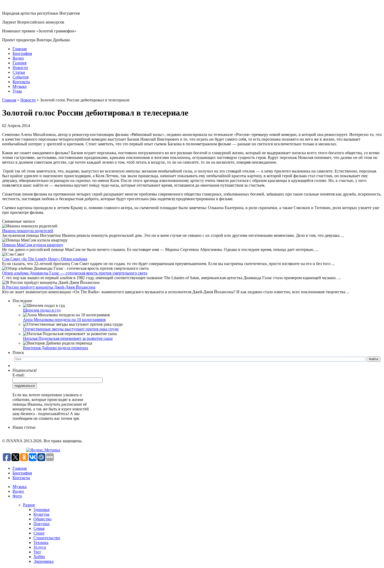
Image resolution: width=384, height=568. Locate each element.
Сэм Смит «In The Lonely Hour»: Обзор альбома (44, 259)
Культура (41, 514)
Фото (17, 496)
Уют (37, 552)
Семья (38, 528)
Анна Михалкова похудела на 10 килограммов (64, 319)
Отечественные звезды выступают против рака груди (71, 329)
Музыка (20, 86)
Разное (29, 505)
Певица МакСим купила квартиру (32, 245)
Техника (40, 542)
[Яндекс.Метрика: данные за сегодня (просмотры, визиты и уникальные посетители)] (43, 450)
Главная (20, 49)
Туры (17, 91)
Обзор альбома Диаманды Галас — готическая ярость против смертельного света (74, 273)
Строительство (46, 538)
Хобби (39, 556)
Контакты (21, 81)
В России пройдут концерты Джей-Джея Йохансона (48, 287)
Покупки (41, 523)
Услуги (39, 547)
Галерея (19, 63)
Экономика (43, 561)
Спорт (39, 533)
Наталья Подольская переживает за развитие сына (68, 338)
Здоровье (41, 509)
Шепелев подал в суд (42, 310)
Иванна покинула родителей (27, 230)
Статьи (19, 72)
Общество (42, 519)
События (20, 77)
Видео (18, 58)
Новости (20, 67)
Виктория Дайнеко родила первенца (55, 348)
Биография (22, 53)
